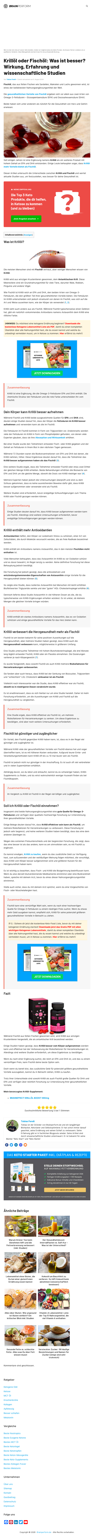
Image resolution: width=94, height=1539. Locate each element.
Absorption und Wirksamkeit (50, 437)
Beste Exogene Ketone (15, 1438)
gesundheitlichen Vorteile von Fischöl (27, 94)
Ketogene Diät (11, 1387)
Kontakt (7, 1493)
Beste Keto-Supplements (16, 1459)
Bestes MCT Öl (11, 1442)
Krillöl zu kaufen (32, 854)
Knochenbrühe (11, 1400)
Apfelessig (9, 1409)
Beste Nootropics (12, 1433)
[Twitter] (11, 1145)
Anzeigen (28, 235)
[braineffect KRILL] (47, 1016)
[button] (87, 6)
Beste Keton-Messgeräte (16, 1455)
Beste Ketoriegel (12, 1446)
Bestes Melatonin (12, 1468)
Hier (62, 333)
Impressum (9, 1506)
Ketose (7, 1391)
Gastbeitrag (9, 1497)
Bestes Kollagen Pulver (15, 1464)
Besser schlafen (11, 1413)
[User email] (25, 1145)
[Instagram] (20, 1145)
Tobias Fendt (11, 79)
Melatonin (8, 1417)
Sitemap (8, 1488)
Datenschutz (10, 1501)
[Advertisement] (47, 30)
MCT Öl (7, 1395)
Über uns (8, 1484)
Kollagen (8, 1404)
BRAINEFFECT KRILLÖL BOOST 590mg (29, 1098)
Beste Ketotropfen (12, 1451)
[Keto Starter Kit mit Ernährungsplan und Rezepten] (47, 1199)
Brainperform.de (44, 1532)
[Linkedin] (16, 1145)
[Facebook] (6, 1145)
